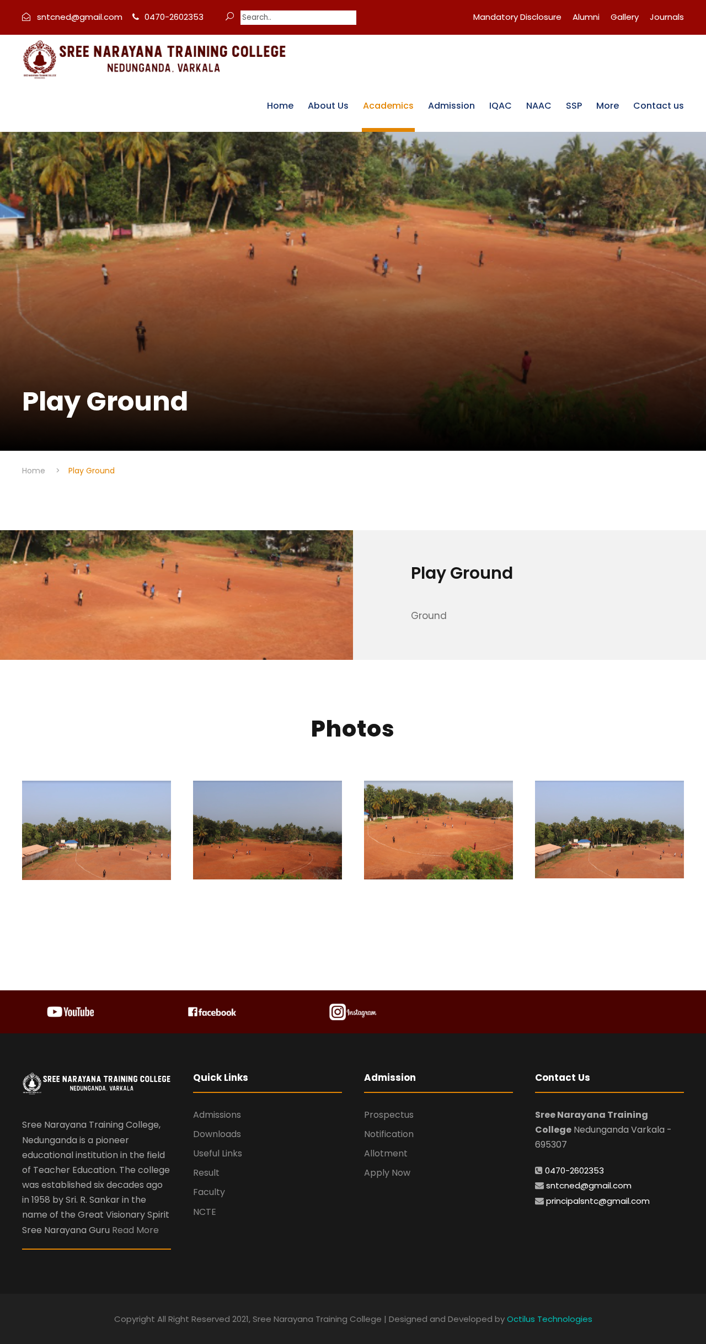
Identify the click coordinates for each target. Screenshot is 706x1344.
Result (206, 1172)
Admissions (217, 1114)
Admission (451, 105)
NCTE (204, 1212)
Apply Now (387, 1172)
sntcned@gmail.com (589, 1185)
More (607, 105)
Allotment (386, 1153)
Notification (389, 1134)
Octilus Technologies (549, 1319)
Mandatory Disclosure (517, 17)
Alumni (586, 17)
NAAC (539, 105)
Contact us (658, 105)
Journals (667, 17)
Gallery (625, 17)
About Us (328, 105)
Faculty (209, 1192)
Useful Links (217, 1153)
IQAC (500, 105)
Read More (135, 1230)
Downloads (217, 1134)
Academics (388, 105)
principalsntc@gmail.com (598, 1201)
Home (280, 105)
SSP (574, 105)
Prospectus (389, 1114)
